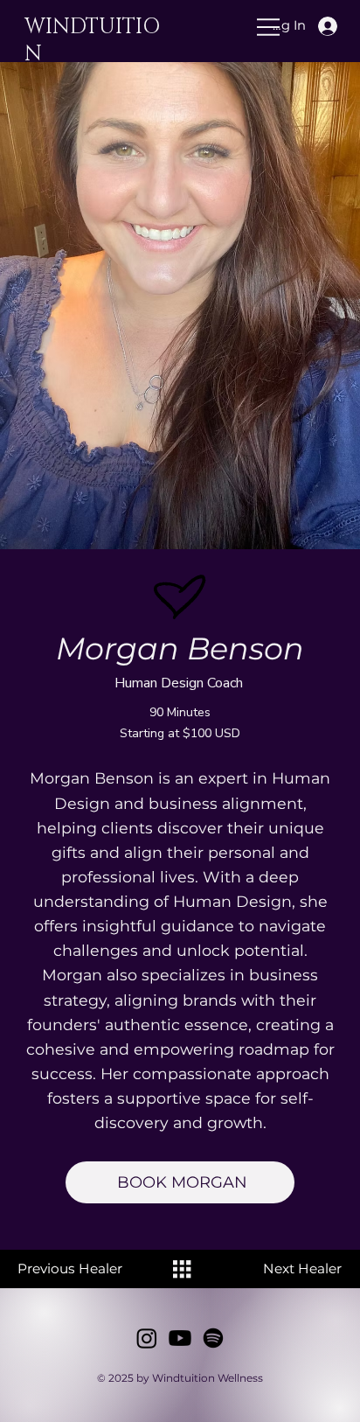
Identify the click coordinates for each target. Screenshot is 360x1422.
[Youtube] (180, 1338)
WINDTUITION (92, 40)
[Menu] (173, 27)
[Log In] (339, 26)
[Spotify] (213, 1338)
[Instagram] (147, 1338)
